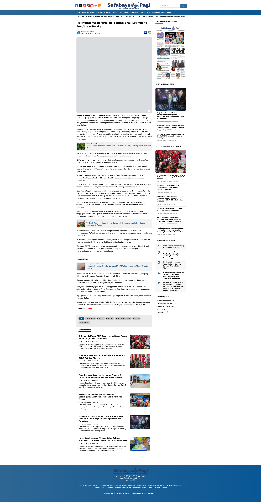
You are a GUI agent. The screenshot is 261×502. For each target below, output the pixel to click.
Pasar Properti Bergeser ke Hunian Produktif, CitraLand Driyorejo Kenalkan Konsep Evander (101, 376)
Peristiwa (134, 12)
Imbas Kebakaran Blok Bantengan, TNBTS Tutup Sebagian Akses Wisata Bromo (117, 267)
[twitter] (81, 7)
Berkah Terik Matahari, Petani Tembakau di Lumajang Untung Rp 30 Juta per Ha (118, 147)
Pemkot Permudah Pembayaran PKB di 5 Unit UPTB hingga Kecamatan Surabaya (170, 136)
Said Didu (136, 318)
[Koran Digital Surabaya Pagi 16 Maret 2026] (170, 52)
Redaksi (119, 493)
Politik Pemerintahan (121, 12)
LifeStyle (110, 488)
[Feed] (100, 7)
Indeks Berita (166, 12)
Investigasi (152, 485)
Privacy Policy (149, 493)
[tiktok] (88, 7)
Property (99, 12)
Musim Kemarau (166, 306)
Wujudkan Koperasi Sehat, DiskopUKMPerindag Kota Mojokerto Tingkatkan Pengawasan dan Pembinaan (101, 418)
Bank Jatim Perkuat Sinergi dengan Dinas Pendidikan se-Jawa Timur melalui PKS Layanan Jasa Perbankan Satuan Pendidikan (173, 286)
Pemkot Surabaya (166, 301)
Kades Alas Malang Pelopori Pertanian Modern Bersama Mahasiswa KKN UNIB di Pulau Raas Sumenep (170, 199)
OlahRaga (117, 488)
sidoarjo (163, 312)
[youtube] (92, 7)
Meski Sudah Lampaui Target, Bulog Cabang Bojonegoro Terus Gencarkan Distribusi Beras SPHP (103, 439)
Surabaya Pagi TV (100, 488)
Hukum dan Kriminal (128, 485)
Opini (148, 12)
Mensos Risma (84, 322)
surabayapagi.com (87, 31)
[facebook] (77, 7)
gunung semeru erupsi (123, 318)
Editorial (164, 488)
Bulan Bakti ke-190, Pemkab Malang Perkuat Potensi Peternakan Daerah (170, 126)
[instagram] (85, 7)
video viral (109, 318)
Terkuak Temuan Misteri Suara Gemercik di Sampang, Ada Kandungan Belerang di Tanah (116, 224)
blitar (161, 309)
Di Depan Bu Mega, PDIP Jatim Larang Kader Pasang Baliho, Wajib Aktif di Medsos (103, 337)
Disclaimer (108, 493)
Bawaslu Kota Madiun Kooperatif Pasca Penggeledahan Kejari (169, 209)
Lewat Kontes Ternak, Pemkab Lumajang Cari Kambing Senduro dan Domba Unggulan (90, 16)
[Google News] (96, 7)
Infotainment (126, 488)
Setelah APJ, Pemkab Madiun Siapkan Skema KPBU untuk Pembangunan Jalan (168, 187)
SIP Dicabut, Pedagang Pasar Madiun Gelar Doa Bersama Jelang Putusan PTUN (148, 16)
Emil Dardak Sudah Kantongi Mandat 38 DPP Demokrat (173, 247)
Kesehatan (160, 485)
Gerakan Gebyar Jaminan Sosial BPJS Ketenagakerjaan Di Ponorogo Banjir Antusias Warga (100, 396)
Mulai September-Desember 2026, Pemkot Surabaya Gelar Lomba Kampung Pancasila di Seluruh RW (170, 230)
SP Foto (150, 488)
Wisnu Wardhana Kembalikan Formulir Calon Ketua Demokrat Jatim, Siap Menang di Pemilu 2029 (170, 219)
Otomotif (108, 12)
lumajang (100, 318)
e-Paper (142, 12)
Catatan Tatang (142, 485)
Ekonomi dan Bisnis (85, 485)
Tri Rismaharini (90, 318)
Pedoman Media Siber (133, 493)
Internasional (136, 488)
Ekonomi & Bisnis (88, 12)
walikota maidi (165, 303)
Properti (95, 485)
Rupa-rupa (156, 12)
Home (78, 12)
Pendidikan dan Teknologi (174, 485)
